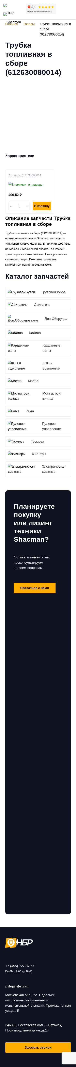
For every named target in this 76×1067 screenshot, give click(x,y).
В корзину (42, 206)
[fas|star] (38, 943)
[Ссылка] (12, 7)
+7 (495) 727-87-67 (19, 966)
